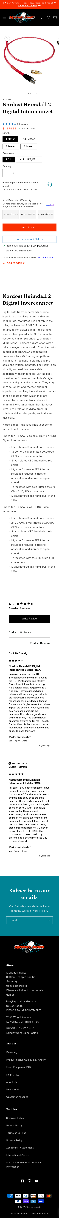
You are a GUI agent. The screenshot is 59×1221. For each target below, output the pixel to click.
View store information (19, 250)
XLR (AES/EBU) (29, 159)
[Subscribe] (49, 920)
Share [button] (24, 741)
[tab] (40, 644)
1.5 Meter (29, 139)
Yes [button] (10, 741)
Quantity (7, 166)
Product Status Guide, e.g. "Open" (26, 1059)
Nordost (8, 100)
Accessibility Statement (20, 1147)
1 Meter (10, 139)
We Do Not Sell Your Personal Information (23, 1164)
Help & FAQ (12, 1074)
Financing (11, 1052)
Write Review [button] (29, 618)
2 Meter (10, 146)
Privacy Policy (14, 1140)
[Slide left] (22, 93)
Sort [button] (11, 632)
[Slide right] (36, 93)
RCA (8, 159)
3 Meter (29, 146)
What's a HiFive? (45, 257)
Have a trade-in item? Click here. (30, 239)
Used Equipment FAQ (18, 1067)
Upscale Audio (33, 1207)
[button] (4, 17)
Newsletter (12, 1089)
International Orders (17, 1155)
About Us (11, 1082)
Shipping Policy (15, 1118)
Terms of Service (16, 1133)
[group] (29, 604)
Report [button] (17, 741)
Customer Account (17, 1097)
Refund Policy (14, 1125)
